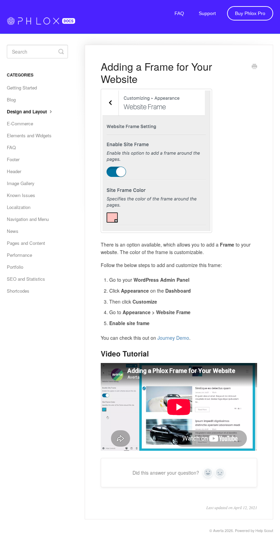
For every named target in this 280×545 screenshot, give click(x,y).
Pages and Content (26, 243)
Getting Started (22, 87)
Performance (19, 255)
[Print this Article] (254, 67)
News (12, 231)
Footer (13, 159)
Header (14, 171)
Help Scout (264, 530)
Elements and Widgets (29, 135)
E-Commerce (20, 123)
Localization (18, 207)
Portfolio (15, 267)
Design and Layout (27, 111)
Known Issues (21, 195)
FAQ (179, 13)
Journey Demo (173, 337)
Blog (11, 99)
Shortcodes (18, 291)
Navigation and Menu (28, 219)
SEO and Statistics (26, 279)
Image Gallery (20, 183)
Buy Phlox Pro (250, 13)
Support (207, 13)
